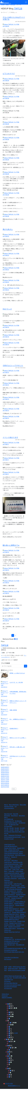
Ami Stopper (7, 959)
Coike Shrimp (8, 862)
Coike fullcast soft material (11, 873)
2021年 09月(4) (5, 783)
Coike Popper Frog (9, 844)
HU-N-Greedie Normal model (12, 837)
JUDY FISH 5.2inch (20, 855)
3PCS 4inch (14, 860)
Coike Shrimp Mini (15, 868)
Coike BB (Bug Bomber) (10, 846)
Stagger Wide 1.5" (20, 901)
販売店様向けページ (14, 1085)
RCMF (5, 967)
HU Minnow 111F (9, 821)
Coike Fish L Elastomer (10, 878)
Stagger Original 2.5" (17, 893)
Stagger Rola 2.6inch (10, 928)
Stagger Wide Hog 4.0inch (11, 919)
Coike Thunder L (15, 885)
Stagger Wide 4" (19, 905)
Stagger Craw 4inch (9, 925)
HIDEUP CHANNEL (7, 997)
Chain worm (7, 859)
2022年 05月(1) (5, 769)
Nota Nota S (14, 815)
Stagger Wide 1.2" (9, 901)
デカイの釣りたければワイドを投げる (14, 18)
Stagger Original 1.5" (10, 891)
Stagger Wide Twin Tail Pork (12, 932)
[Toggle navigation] (26, 2)
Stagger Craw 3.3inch (15, 923)
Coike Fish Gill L (8, 882)
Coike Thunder (8, 884)
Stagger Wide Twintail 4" (19, 912)
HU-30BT (22, 828)
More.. (14, 789)
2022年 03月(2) (5, 772)
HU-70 (21, 830)
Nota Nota (7, 815)
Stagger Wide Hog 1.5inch (11, 914)
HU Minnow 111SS (20, 939)
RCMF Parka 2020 (13, 968)
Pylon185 (15, 814)
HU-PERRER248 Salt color (11, 943)
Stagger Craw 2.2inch (10, 921)
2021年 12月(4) (5, 778)
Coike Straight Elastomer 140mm (13, 853)
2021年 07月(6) (5, 787)
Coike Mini (11, 871)
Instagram (5, 996)
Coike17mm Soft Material (16, 875)
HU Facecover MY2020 (10, 986)
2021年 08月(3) (5, 785)
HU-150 (6, 828)
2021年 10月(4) (5, 781)
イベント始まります (10, 437)
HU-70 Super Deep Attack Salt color (14, 952)
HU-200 (11, 828)
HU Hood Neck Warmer (10, 983)
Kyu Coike (7, 876)
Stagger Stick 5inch (13, 850)
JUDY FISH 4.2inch (9, 855)
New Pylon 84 (8, 814)
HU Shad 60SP (8, 826)
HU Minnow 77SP (13, 824)
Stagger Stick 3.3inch (10, 848)
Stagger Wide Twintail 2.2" (11, 909)
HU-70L (6, 833)
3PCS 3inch (7, 860)
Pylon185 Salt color (9, 945)
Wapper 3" (7, 857)
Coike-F (22, 873)
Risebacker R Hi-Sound (14, 835)
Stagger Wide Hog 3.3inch (16, 917)
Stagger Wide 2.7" (19, 903)
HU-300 (17, 828)
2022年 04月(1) (5, 771)
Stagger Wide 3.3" (9, 905)
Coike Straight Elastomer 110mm (13, 851)
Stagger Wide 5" (8, 907)
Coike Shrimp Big (17, 862)
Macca (6, 804)
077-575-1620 (9, 1083)
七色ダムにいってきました (13, 365)
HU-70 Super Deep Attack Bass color (14, 832)
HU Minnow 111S (9, 939)
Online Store (5, 994)
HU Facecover (8, 988)
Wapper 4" (14, 857)
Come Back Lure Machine (11, 957)
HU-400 (11, 830)
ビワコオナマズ (9, 73)
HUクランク (7, 309)
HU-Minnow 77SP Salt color (12, 941)
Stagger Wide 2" (8, 903)
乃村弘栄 (18, 8)
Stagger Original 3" (9, 894)
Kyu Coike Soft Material (17, 876)
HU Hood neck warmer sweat (12, 985)
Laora (5, 835)
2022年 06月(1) (5, 767)
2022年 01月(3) (5, 776)
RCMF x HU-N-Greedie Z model (16, 970)
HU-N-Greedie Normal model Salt (13, 948)
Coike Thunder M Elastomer (14, 889)
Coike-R (6, 875)
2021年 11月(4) (5, 780)
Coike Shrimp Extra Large (11, 864)
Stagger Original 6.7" (10, 900)
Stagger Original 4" (12, 896)
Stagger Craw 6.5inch (14, 926)
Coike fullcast (19, 871)
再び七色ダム (8, 229)
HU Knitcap (7, 981)
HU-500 (17, 830)
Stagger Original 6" (16, 898)
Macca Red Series (14, 804)
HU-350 (6, 830)
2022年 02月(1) (5, 774)
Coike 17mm (15, 869)
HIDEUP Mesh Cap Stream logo (13, 976)
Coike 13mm (7, 869)
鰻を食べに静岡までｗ (11, 545)
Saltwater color (8, 937)
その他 (16, 1033)
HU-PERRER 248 (8, 819)
